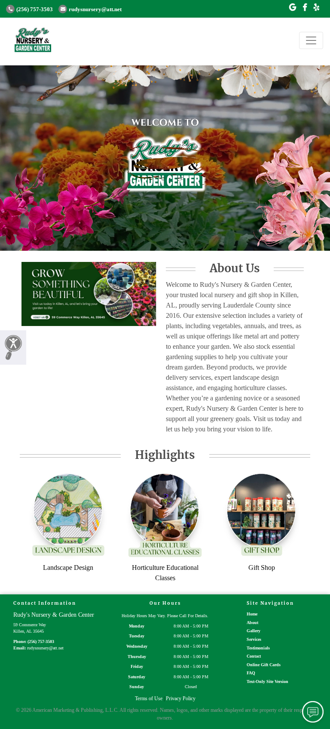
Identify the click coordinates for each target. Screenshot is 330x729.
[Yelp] (316, 8)
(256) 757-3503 (34, 9)
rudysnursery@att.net (95, 9)
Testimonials (258, 648)
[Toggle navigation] (311, 40)
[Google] (292, 8)
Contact (254, 656)
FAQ (251, 673)
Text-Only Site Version (267, 681)
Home (252, 614)
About (252, 622)
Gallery (253, 630)
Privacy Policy (181, 698)
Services (254, 639)
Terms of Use (148, 698)
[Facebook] (305, 8)
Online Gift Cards (264, 664)
